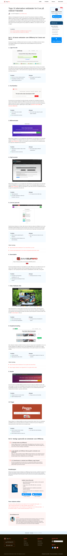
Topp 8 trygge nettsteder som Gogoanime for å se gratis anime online (23, 367)
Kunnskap (25, 13)
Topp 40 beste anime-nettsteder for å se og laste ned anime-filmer (22, 364)
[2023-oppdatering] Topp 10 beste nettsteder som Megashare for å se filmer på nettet (25, 506)
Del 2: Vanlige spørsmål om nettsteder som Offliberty (19, 32)
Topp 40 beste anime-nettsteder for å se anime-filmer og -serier (22, 247)
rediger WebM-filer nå (15, 141)
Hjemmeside (27, 532)
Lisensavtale (60, 553)
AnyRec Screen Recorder (27, 480)
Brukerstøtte (60, 1)
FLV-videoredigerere (15, 312)
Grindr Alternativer (55, 32)
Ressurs (53, 1)
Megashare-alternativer (55, 29)
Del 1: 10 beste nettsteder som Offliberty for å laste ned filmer (20, 30)
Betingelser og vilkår (45, 553)
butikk (40, 1)
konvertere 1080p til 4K (12, 105)
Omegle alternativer (55, 27)
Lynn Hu (21, 13)
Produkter (46, 1)
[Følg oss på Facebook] (53, 548)
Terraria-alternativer (55, 34)
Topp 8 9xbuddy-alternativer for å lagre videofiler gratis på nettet (20, 505)
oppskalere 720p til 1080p (35, 104)
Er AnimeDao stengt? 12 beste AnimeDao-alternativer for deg (20, 508)
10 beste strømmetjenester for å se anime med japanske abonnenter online (24, 250)
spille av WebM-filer (14, 186)
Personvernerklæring (53, 553)
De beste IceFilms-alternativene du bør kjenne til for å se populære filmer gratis (23, 504)
